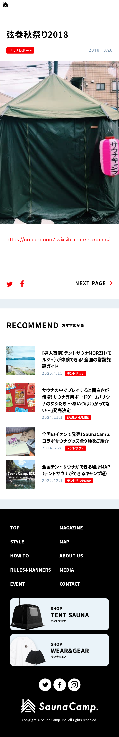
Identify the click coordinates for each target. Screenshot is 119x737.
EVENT (17, 584)
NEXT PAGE (90, 283)
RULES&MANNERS (30, 569)
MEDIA (66, 569)
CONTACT (69, 584)
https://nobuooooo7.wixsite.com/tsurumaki (58, 239)
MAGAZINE (71, 527)
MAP (64, 541)
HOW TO (19, 555)
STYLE (17, 541)
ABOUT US (71, 555)
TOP (15, 527)
